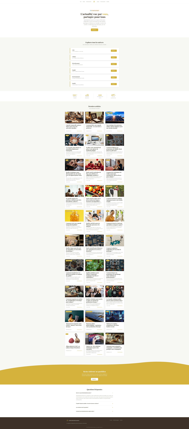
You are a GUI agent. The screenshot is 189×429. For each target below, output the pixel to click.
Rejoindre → (94, 379)
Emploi (98, 1)
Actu (81, 1)
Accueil (111, 420)
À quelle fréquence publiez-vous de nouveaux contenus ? (87, 403)
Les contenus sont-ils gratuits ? (82, 407)
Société (108, 1)
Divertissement (88, 1)
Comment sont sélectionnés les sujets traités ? (85, 411)
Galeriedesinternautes (74, 420)
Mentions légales (116, 420)
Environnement (102, 1)
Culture (84, 1)
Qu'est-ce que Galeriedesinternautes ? (83, 392)
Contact (121, 420)
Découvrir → (94, 29)
